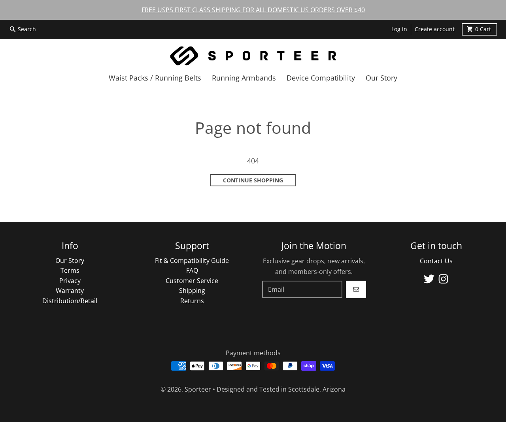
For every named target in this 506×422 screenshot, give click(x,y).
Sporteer (198, 389)
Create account (435, 29)
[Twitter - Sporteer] (429, 279)
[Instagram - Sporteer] (443, 279)
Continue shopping (253, 180)
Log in (399, 29)
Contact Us (436, 261)
